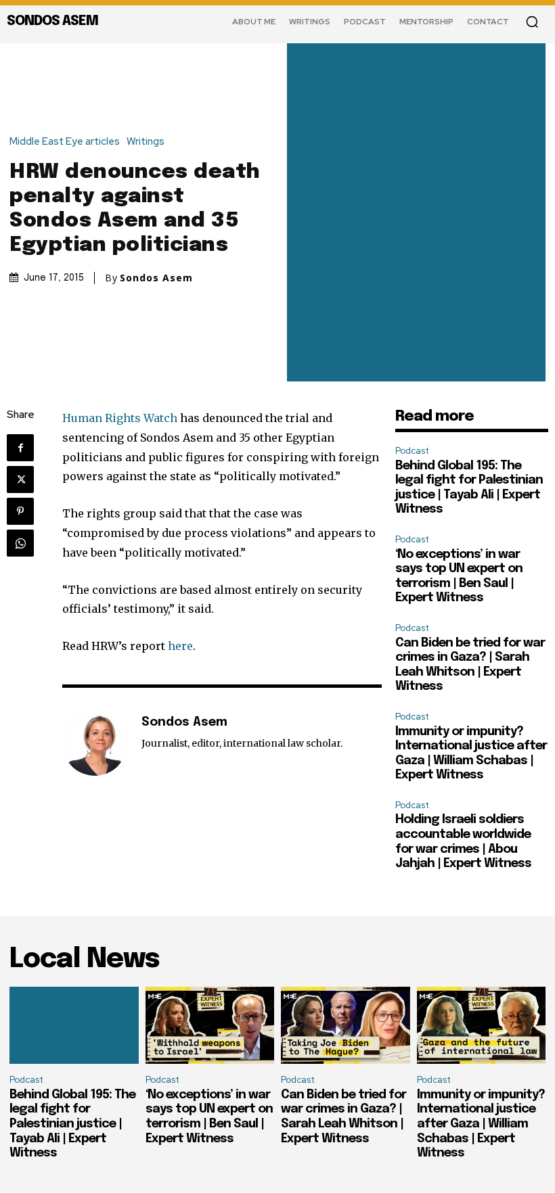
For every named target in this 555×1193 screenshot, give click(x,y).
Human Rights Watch (119, 418)
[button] (532, 21)
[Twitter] (20, 479)
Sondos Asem (156, 278)
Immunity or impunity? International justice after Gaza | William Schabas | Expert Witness (481, 1124)
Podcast (412, 451)
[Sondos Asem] (94, 743)
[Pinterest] (20, 511)
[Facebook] (20, 447)
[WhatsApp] (20, 543)
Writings (145, 142)
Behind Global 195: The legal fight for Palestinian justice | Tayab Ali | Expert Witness (72, 1124)
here (180, 646)
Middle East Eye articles (64, 142)
